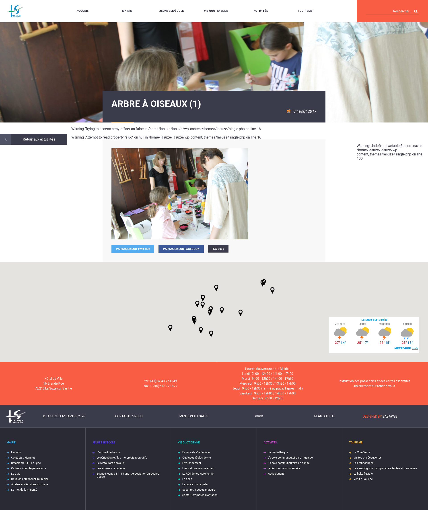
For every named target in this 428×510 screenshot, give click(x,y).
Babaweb (390, 416)
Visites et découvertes (368, 457)
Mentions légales (193, 416)
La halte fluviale (363, 473)
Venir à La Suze (363, 479)
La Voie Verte (362, 452)
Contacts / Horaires (23, 457)
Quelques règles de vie (196, 457)
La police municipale (195, 484)
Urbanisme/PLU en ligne (26, 463)
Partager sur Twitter (133, 249)
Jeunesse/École (171, 10)
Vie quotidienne (216, 10)
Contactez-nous (129, 416)
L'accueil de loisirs (108, 452)
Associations (276, 473)
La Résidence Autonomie (198, 473)
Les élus (16, 452)
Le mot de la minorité (24, 489)
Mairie (127, 10)
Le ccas (187, 479)
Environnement (191, 463)
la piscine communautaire (284, 468)
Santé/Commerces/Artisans (200, 495)
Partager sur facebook (181, 249)
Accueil (82, 10)
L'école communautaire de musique (290, 457)
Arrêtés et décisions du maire (29, 484)
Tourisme (305, 10)
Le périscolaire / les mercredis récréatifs (122, 457)
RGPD (259, 416)
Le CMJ (15, 473)
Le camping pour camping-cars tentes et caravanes (385, 468)
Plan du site (324, 416)
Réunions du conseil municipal (30, 479)
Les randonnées (364, 463)
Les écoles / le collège (111, 468)
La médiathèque (278, 452)
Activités (260, 10)
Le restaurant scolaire (110, 463)
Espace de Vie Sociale (196, 452)
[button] (221, 310)
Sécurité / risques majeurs (198, 489)
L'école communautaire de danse (289, 463)
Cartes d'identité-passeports (28, 468)
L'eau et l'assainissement (198, 468)
